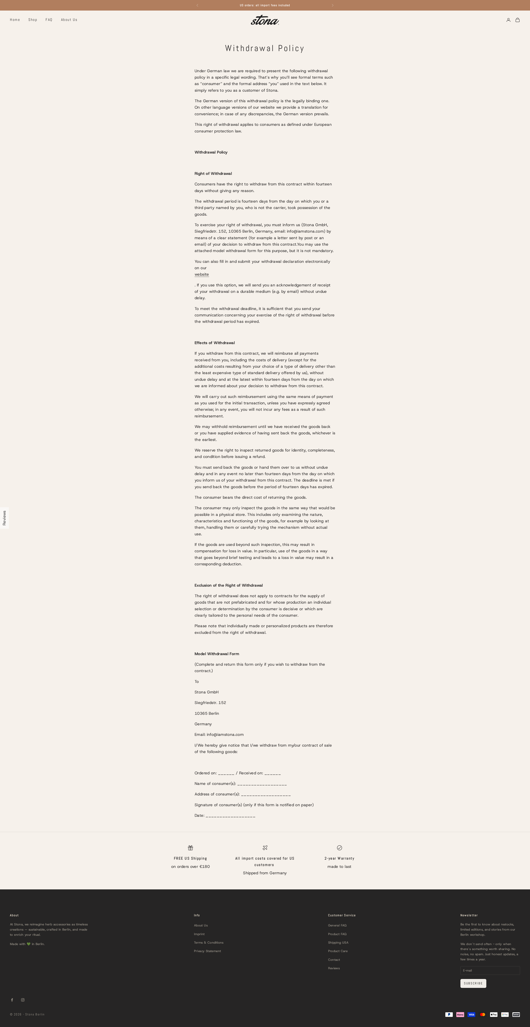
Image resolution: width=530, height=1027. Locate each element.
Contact (334, 960)
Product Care (338, 951)
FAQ (49, 19)
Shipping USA (338, 943)
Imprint (199, 934)
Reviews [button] (4, 517)
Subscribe (473, 983)
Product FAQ (337, 934)
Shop (32, 19)
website (202, 274)
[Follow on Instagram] (23, 1000)
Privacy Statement (207, 951)
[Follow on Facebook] (12, 1000)
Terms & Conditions (209, 943)
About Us (69, 19)
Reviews (334, 968)
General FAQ (337, 925)
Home (15, 19)
